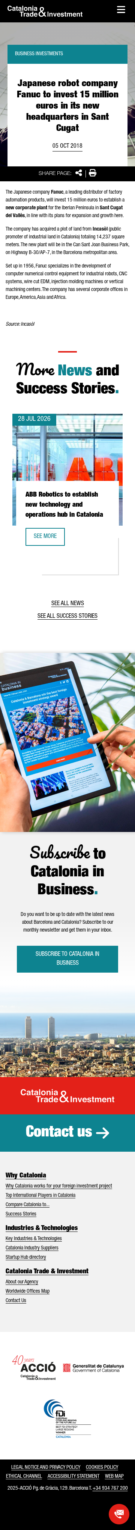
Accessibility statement (73, 1476)
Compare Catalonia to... (28, 1205)
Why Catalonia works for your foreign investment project (59, 1186)
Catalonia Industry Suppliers (32, 1248)
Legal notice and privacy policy (45, 1467)
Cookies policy (102, 1467)
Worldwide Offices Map (28, 1291)
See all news (67, 604)
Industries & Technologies (42, 1228)
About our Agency (22, 1282)
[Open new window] (119, 1514)
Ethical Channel (24, 1476)
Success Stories (21, 1214)
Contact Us (16, 1301)
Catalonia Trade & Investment (47, 1271)
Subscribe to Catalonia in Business (67, 959)
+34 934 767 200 (110, 1488)
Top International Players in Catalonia (40, 1195)
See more (49, 539)
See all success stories (68, 617)
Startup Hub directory (26, 1257)
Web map (114, 1476)
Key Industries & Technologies (34, 1239)
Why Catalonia (26, 1176)
